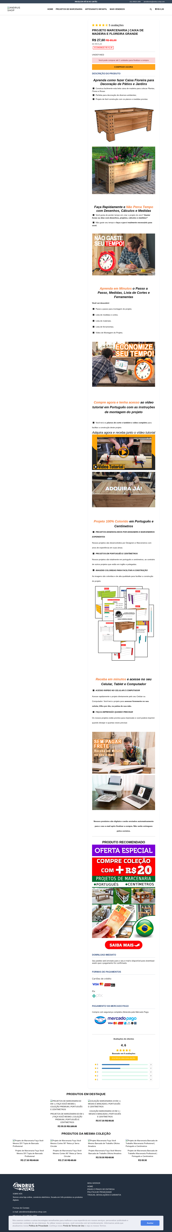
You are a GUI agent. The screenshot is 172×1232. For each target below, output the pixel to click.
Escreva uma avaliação (123, 1058)
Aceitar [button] (150, 1223)
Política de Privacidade (38, 1226)
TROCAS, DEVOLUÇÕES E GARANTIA (104, 1195)
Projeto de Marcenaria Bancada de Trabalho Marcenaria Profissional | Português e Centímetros (142, 1153)
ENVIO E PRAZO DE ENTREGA (100, 1189)
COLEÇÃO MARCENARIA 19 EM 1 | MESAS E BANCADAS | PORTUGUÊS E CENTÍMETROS (105, 1114)
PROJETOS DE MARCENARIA (69, 9)
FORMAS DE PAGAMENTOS (106, 972)
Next (161, 1153)
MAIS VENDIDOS (117, 9)
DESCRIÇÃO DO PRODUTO (106, 73)
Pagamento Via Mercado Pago (110, 1006)
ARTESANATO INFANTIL (96, 9)
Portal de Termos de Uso (73, 1226)
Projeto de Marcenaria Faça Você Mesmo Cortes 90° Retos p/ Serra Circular (67, 1153)
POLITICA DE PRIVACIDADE (99, 1192)
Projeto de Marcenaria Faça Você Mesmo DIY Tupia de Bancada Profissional (29, 1153)
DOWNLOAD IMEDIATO (104, 955)
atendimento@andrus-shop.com (154, 1)
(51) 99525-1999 (135, 1)
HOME (50, 9)
